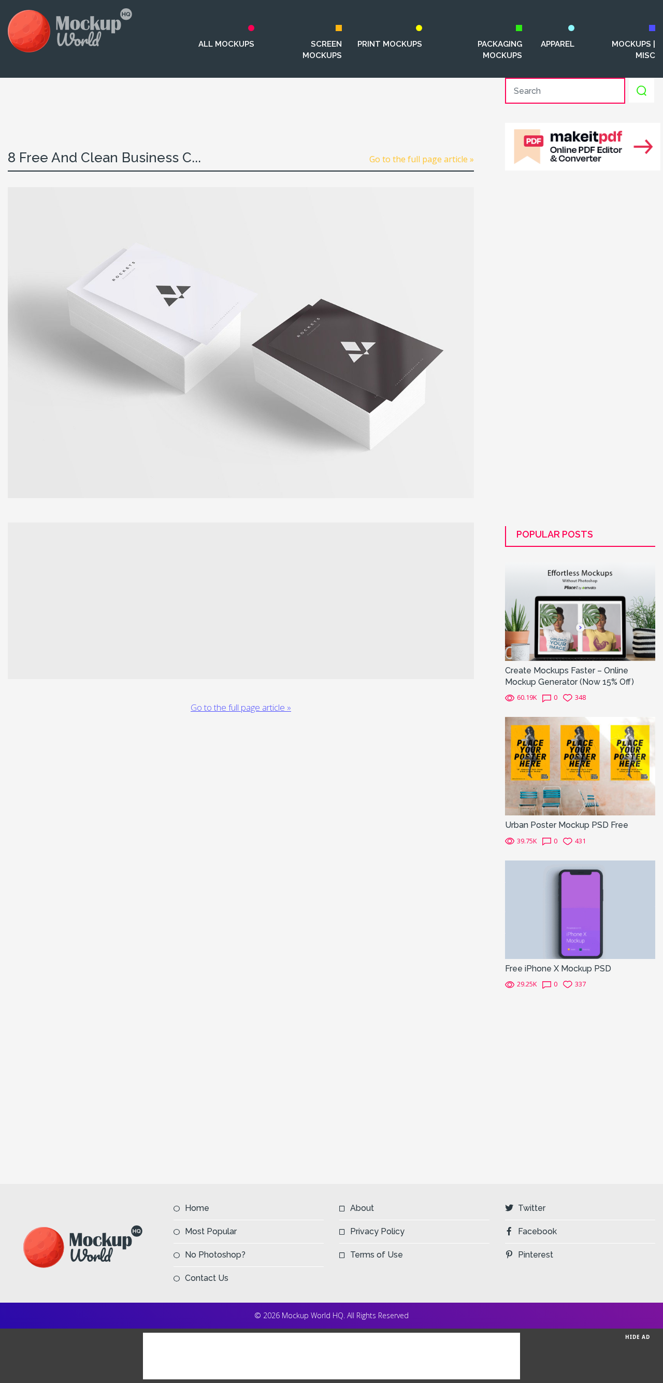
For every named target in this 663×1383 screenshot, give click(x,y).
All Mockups (226, 44)
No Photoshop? (215, 1255)
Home (197, 1208)
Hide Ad (637, 1336)
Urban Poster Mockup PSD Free (566, 825)
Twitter (531, 1208)
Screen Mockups (322, 49)
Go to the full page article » (421, 159)
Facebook (537, 1231)
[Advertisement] (240, 101)
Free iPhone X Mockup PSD (558, 968)
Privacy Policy (377, 1231)
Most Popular (211, 1231)
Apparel (557, 44)
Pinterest (535, 1255)
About (362, 1208)
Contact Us (206, 1278)
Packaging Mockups (500, 49)
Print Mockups (389, 44)
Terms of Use (376, 1255)
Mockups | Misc (633, 49)
